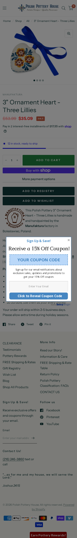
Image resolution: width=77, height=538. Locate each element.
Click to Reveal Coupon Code (38, 296)
